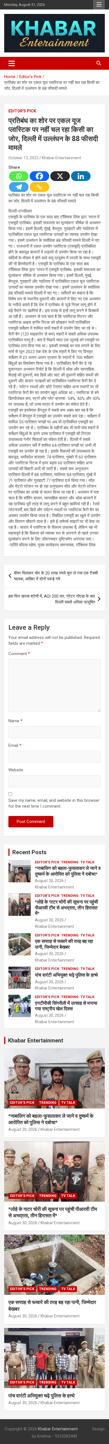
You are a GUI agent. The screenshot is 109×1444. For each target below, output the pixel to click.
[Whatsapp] (19, 176)
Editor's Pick (22, 111)
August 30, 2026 (49, 880)
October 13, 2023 (23, 158)
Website (15, 769)
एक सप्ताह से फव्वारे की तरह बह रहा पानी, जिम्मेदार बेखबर (64, 944)
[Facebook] (39, 176)
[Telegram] (19, 187)
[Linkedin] (81, 176)
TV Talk (87, 862)
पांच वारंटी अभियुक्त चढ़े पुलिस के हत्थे (66, 975)
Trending (70, 862)
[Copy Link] (39, 187)
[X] (60, 176)
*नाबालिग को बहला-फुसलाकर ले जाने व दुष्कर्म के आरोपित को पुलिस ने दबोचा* (68, 870)
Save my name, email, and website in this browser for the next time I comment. (53, 803)
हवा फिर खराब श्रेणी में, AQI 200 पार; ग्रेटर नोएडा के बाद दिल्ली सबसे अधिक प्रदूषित (51, 599)
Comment (19, 653)
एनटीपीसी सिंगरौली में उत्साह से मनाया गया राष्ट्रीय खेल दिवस (66, 1005)
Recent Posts (29, 852)
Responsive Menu (99, 4)
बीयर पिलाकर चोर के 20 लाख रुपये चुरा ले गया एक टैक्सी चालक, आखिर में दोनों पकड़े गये (56, 576)
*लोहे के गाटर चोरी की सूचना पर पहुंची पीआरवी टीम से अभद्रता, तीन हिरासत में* (66, 907)
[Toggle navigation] (11, 63)
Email (14, 745)
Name (15, 720)
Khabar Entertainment (61, 158)
